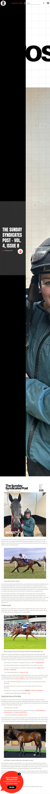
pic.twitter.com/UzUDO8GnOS (36, 690)
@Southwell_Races (8, 712)
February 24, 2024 (23, 715)
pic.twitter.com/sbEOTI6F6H (20, 712)
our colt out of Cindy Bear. (19, 678)
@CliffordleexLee (41, 710)
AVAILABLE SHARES (17, 3)
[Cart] (43, 3)
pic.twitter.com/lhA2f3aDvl (10, 669)
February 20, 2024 (26, 693)
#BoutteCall (41, 668)
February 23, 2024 (24, 672)
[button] (19, 774)
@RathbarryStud (40, 662)
